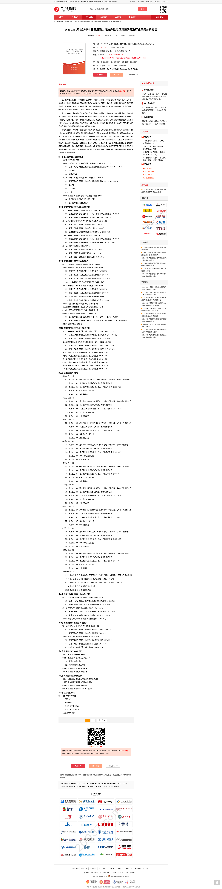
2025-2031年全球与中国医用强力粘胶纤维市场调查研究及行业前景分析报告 (98, 21)
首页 (61, 17)
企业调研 (132, 17)
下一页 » (102, 720)
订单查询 (159, 17)
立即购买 (100, 74)
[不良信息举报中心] (130, 882)
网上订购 (78, 766)
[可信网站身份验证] (104, 882)
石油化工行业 (69, 21)
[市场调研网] (65, 12)
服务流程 (149, 2)
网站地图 (137, 868)
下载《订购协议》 (120, 65)
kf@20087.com (105, 65)
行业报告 (89, 17)
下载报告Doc (133, 74)
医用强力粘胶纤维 (84, 106)
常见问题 (102, 868)
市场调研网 (59, 21)
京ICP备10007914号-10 (100, 877)
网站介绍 (75, 868)
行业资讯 (75, 17)
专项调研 (103, 17)
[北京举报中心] (117, 882)
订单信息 (154, 149)
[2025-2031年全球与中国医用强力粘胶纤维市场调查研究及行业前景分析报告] (74, 58)
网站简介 (157, 2)
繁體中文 (146, 868)
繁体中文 (165, 2)
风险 (90, 682)
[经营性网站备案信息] (91, 882)
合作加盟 (120, 868)
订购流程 (93, 868)
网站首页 (132, 2)
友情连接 (129, 868)
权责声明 (111, 868)
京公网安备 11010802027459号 (119, 877)
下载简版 (131, 35)
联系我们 (141, 2)
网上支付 (159, 152)
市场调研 (66, 130)
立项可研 (117, 17)
